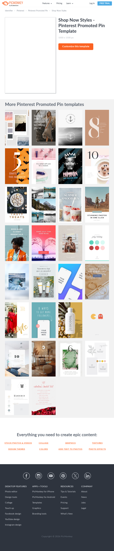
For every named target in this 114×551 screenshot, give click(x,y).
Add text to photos (70, 449)
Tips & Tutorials (68, 491)
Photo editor (11, 491)
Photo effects (97, 449)
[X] (75, 475)
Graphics (70, 443)
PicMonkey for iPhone (43, 491)
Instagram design (13, 525)
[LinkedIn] (87, 475)
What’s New (67, 514)
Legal (83, 508)
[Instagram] (38, 475)
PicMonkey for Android (43, 497)
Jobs (83, 503)
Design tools (11, 497)
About (84, 491)
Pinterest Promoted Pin (38, 11)
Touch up (9, 508)
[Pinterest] (63, 475)
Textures (97, 443)
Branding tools (39, 514)
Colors (43, 449)
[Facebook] (26, 475)
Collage (44, 443)
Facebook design (13, 514)
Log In (92, 3)
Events (64, 497)
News (84, 497)
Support (65, 508)
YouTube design (12, 519)
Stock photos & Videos (17, 443)
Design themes (16, 449)
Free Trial (105, 3)
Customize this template (75, 46)
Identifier (9, 11)
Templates (37, 503)
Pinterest (20, 11)
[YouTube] (51, 475)
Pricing (59, 3)
